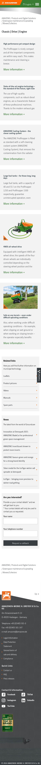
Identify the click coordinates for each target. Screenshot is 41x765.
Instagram (11, 700)
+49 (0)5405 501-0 (18, 623)
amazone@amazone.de (17, 631)
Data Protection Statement (10, 644)
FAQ (5, 674)
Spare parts (8, 405)
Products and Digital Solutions (24, 18)
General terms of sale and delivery (10, 652)
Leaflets (6, 376)
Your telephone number (13, 529)
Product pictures (10, 383)
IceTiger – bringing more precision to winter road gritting (18, 481)
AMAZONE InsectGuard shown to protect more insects (16, 448)
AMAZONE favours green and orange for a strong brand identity (18, 459)
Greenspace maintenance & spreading (18, 21)
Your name (7, 516)
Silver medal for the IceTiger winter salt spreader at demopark (19, 470)
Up (36, 594)
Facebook (11, 694)
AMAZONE (6, 18)
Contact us (8, 670)
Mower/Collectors (10, 23)
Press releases (9, 678)
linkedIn (30, 700)
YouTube (11, 706)
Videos (6, 390)
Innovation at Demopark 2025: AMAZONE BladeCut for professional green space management (18, 435)
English (28, 4)
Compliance (8, 658)
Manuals (6, 398)
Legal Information (11, 638)
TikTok (30, 694)
